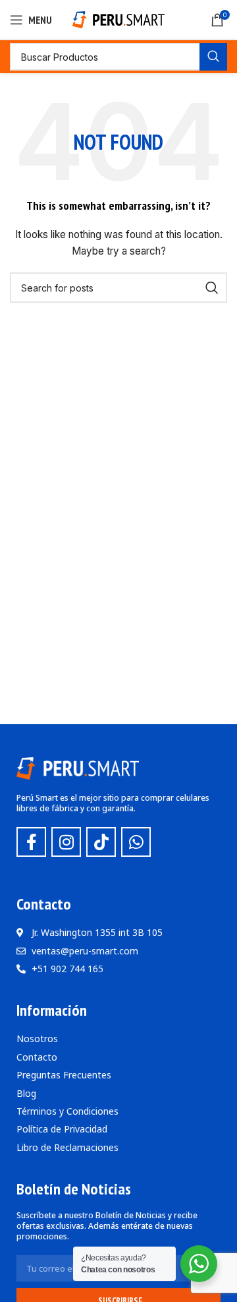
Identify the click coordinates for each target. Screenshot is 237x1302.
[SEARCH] (213, 57)
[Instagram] (66, 842)
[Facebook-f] (31, 842)
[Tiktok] (101, 842)
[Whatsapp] (136, 842)
